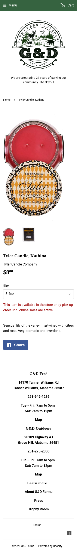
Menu (13, 5)
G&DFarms (27, 546)
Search (37, 524)
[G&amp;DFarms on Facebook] (69, 533)
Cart (70, 5)
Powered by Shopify (50, 546)
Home (6, 99)
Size (6, 285)
